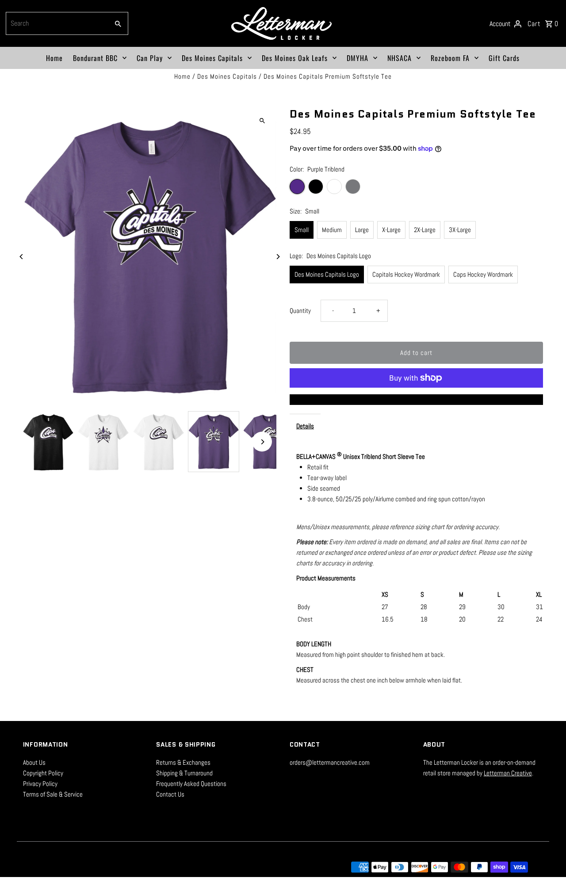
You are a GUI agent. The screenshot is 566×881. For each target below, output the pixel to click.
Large (362, 229)
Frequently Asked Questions (191, 783)
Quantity (300, 310)
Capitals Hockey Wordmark (406, 274)
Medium (332, 229)
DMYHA (357, 58)
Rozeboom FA (450, 58)
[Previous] (22, 257)
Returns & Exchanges (183, 762)
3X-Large (460, 229)
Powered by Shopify (118, 867)
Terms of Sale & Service (53, 794)
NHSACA (399, 58)
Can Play (150, 58)
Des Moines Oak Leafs (295, 58)
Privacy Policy (40, 783)
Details (305, 426)
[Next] (277, 257)
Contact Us (170, 794)
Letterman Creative (508, 773)
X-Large (391, 229)
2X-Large (425, 229)
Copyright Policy (43, 773)
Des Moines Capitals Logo (326, 274)
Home (54, 58)
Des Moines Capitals (212, 58)
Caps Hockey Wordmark (483, 274)
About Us (34, 762)
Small (301, 229)
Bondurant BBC (95, 58)
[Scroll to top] (547, 858)
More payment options (416, 399)
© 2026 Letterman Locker (56, 867)
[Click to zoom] (262, 120)
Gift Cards (504, 58)
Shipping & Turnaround (184, 773)
